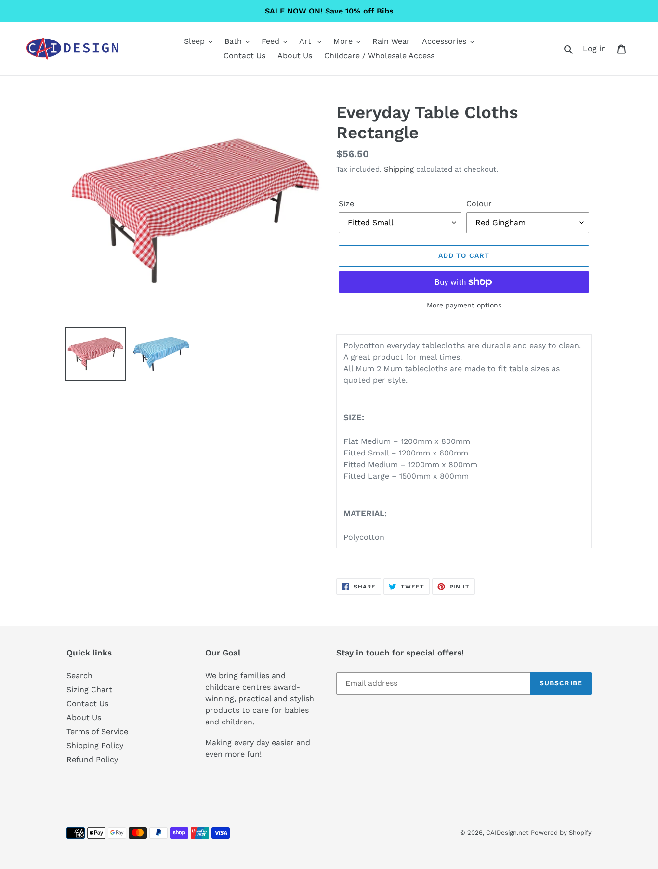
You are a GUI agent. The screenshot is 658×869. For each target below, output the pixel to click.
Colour (479, 203)
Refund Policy (92, 759)
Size (346, 203)
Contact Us (87, 703)
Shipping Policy (94, 745)
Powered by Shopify (561, 832)
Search (79, 675)
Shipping (399, 169)
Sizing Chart (89, 689)
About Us (83, 717)
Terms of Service (97, 731)
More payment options (464, 305)
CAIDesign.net (507, 832)
